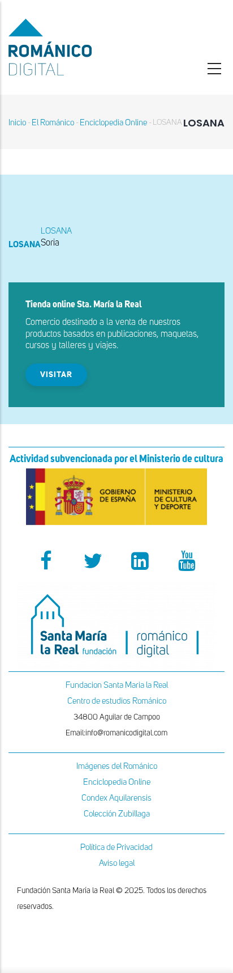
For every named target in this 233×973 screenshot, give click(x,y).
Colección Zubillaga (117, 814)
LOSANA (56, 231)
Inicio (17, 123)
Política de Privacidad (116, 847)
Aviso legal (117, 863)
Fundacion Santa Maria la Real (117, 685)
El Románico (53, 123)
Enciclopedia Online (113, 123)
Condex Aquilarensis (116, 798)
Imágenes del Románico (116, 766)
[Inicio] (77, 47)
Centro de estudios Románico (116, 701)
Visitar (56, 375)
